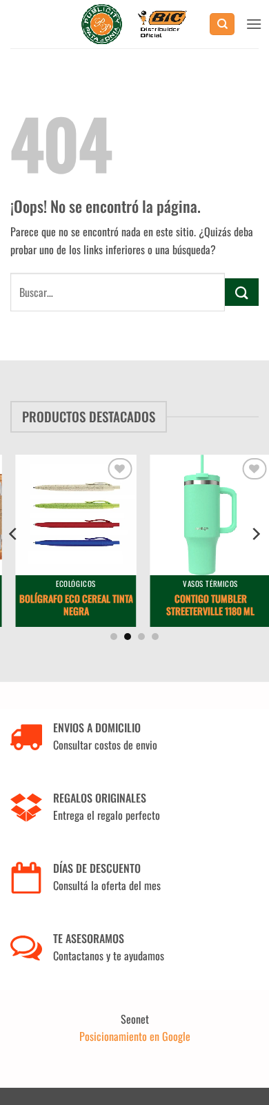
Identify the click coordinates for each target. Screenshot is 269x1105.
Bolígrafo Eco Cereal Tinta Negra (69, 604)
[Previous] (14, 534)
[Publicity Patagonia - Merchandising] (135, 24)
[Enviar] (242, 291)
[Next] (255, 534)
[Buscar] (222, 24)
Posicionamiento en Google (134, 1036)
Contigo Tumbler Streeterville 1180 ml (203, 604)
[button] (254, 24)
